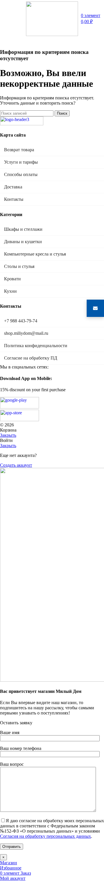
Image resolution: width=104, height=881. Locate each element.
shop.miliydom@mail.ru (26, 333)
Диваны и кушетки (23, 241)
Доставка (13, 186)
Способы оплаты (21, 174)
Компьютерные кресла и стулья (35, 254)
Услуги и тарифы (21, 162)
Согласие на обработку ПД (30, 358)
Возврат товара (19, 149)
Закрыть (8, 435)
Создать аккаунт (16, 465)
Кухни (10, 291)
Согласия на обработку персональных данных (45, 836)
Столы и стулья (19, 266)
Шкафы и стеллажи (23, 229)
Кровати (12, 278)
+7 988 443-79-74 (20, 320)
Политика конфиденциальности (35, 345)
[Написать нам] (95, 308)
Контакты (13, 199)
